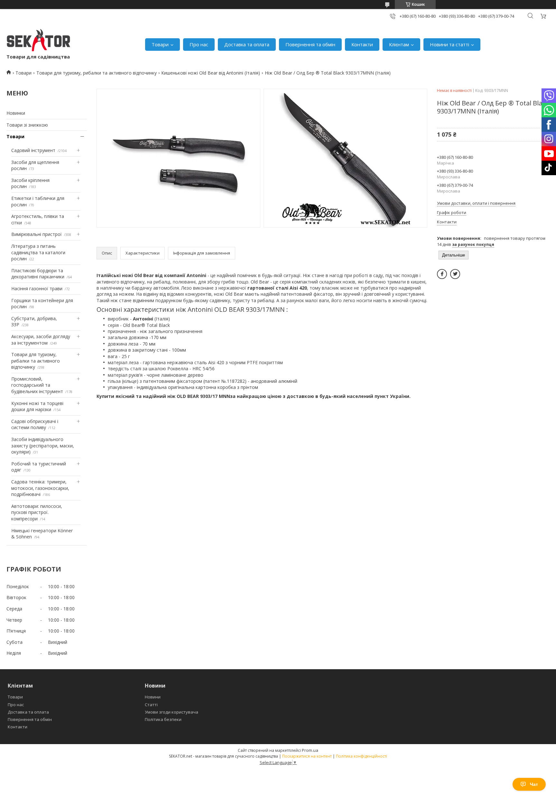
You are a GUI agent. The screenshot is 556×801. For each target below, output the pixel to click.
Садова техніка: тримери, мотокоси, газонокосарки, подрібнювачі (40, 488)
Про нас (199, 44)
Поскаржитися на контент (307, 756)
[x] (455, 274)
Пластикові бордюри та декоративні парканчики (37, 273)
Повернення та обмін (310, 44)
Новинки (15, 113)
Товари (160, 44)
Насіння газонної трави (36, 288)
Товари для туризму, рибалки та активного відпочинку (96, 73)
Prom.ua (310, 750)
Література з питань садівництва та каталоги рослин (38, 252)
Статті (151, 704)
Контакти (362, 44)
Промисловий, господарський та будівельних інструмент (37, 385)
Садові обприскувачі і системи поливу (34, 424)
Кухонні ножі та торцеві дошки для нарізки (37, 406)
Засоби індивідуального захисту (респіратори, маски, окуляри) (42, 445)
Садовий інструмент (33, 150)
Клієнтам (399, 44)
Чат (534, 784)
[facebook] (442, 274)
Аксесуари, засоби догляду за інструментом (40, 339)
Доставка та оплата (246, 44)
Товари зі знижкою (27, 125)
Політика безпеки (163, 719)
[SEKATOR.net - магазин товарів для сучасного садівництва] (38, 41)
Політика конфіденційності (361, 756)
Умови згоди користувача (171, 712)
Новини (153, 697)
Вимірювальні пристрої (36, 234)
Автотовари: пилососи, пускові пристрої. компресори (36, 512)
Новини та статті (449, 44)
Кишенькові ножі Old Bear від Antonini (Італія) (210, 73)
